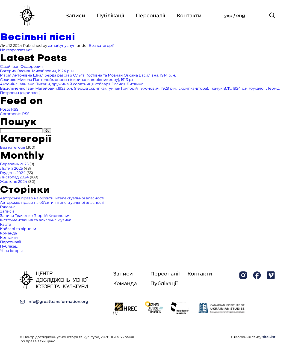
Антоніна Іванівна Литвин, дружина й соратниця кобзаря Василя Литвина (71, 84)
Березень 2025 (14, 164)
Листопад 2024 (14, 177)
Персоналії (150, 15)
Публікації (110, 15)
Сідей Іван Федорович (21, 66)
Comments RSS (15, 114)
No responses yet (16, 50)
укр (228, 15)
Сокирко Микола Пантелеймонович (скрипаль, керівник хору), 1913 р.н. (67, 79)
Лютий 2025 (11, 168)
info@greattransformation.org (57, 301)
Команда (8, 233)
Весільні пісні (37, 37)
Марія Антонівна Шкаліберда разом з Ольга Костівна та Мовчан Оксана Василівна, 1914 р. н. (88, 75)
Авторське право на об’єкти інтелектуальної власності (52, 198)
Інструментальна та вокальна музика (35, 220)
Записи (75, 15)
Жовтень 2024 (13, 181)
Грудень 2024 (13, 173)
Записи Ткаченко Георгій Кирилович (35, 215)
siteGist (268, 337)
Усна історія (11, 250)
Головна (7, 207)
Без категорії (101, 45)
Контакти (189, 15)
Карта (5, 224)
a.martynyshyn (62, 45)
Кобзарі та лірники (18, 229)
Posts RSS (9, 109)
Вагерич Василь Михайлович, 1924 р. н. (37, 71)
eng (240, 15)
